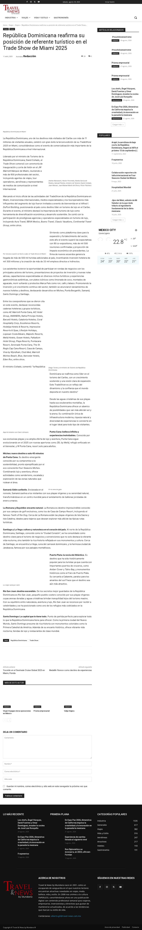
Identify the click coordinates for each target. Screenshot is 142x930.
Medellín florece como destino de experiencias (70, 670)
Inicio (5, 25)
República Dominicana (19, 640)
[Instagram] (31, 2)
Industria (7, 707)
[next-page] (9, 720)
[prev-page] (5, 720)
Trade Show (34, 640)
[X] (34, 2)
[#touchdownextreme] (103, 40)
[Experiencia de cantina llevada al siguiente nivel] (56, 840)
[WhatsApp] (41, 63)
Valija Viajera (69, 711)
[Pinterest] (35, 63)
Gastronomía (116, 100)
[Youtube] (38, 2)
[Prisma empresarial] (47, 698)
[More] (48, 63)
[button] (135, 17)
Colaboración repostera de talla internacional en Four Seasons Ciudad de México (124, 175)
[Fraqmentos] (103, 162)
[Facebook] (27, 2)
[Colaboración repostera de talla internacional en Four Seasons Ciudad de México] (103, 175)
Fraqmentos (117, 160)
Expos (17, 25)
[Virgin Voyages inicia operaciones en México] (17, 698)
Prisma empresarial (42, 711)
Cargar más (117, 124)
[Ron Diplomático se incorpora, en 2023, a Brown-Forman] (56, 852)
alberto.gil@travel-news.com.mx (66, 916)
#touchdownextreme (121, 37)
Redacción (29, 56)
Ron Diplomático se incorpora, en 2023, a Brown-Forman (78, 852)
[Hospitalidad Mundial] (103, 190)
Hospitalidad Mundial (121, 187)
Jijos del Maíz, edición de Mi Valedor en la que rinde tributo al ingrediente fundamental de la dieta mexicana (124, 205)
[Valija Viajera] (78, 698)
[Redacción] (14, 56)
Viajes (11, 25)
